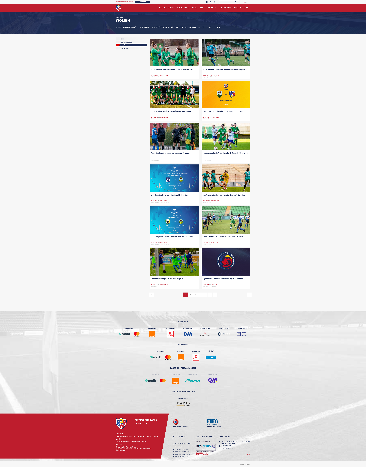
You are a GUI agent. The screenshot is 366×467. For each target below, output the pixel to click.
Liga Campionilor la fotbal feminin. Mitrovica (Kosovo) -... (173, 237)
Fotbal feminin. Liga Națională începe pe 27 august (170, 153)
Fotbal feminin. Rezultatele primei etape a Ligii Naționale (224, 69)
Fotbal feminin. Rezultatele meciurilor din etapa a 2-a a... (173, 69)
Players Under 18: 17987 (182, 456)
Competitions (120, 17)
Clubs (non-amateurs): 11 (182, 454)
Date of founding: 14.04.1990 (183, 444)
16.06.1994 (219, 426)
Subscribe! (142, 2)
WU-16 (204, 27)
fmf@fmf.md (226, 446)
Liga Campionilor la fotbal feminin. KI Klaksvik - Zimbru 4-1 (225, 153)
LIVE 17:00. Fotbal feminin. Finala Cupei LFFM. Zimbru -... (225, 111)
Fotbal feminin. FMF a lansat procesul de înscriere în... (223, 237)
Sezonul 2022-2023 (126, 42)
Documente (124, 48)
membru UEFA (177, 426)
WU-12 (218, 27)
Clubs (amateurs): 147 (181, 449)
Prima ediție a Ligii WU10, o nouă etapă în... (168, 279)
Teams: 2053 (178, 447)
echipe (122, 39)
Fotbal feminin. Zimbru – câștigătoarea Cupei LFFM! (171, 111)
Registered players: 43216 (183, 452)
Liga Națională (181, 27)
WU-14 (211, 27)
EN (246, 2)
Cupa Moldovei (144, 27)
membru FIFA (211, 426)
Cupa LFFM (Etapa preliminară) (162, 27)
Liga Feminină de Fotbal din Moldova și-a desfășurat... (223, 279)
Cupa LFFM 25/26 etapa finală (126, 27)
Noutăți (123, 45)
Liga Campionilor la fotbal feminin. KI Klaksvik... (169, 195)
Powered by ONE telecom (244, 464)
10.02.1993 (185, 426)
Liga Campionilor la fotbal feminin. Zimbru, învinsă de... (224, 195)
